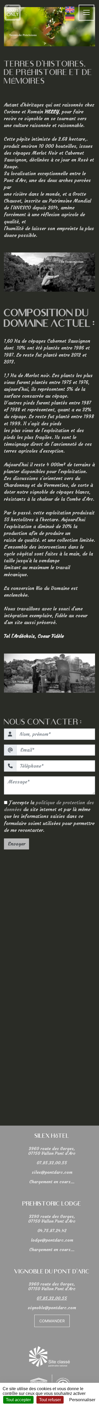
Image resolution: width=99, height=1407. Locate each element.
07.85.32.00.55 (52, 1162)
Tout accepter (18, 1400)
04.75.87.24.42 (52, 1230)
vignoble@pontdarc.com (52, 1307)
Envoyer (16, 844)
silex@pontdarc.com (52, 1172)
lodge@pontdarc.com (52, 1240)
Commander (52, 1321)
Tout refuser (50, 1400)
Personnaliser (82, 1400)
